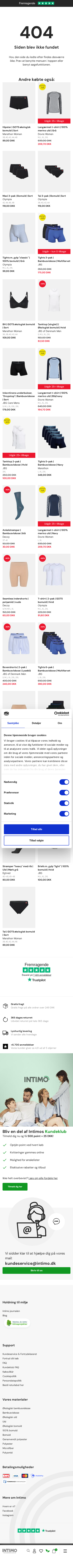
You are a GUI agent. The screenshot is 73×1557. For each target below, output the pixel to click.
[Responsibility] (48, 1551)
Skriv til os (36, 1270)
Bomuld (7, 1434)
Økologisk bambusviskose (16, 1408)
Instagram (8, 1515)
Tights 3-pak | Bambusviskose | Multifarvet (54, 259)
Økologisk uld (10, 1417)
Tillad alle (36, 829)
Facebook (8, 1510)
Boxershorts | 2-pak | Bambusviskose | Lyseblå (17, 669)
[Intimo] (10, 1551)
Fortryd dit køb (11, 1358)
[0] (54, 1551)
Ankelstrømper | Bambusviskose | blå (14, 531)
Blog (5, 1315)
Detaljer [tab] (36, 723)
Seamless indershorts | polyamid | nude (16, 600)
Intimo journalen (11, 1311)
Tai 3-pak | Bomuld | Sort (52, 195)
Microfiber (8, 1448)
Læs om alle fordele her (43, 1178)
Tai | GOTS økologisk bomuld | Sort (19, 933)
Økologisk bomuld (12, 1426)
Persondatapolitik (12, 1380)
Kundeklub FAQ (11, 1367)
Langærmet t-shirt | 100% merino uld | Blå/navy (53, 394)
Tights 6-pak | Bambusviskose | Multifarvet (54, 669)
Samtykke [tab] (13, 723)
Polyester (8, 1443)
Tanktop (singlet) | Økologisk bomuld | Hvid (52, 326)
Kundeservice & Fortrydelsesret (20, 1354)
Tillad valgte (36, 840)
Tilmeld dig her (15, 1186)
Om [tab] (60, 723)
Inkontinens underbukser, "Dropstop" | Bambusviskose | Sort (19, 396)
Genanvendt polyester (15, 1439)
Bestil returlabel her (13, 1385)
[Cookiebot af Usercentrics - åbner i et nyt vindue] (54, 714)
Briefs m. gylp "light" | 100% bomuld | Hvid (53, 868)
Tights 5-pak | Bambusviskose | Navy (50, 463)
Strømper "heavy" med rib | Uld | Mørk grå (18, 868)
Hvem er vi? (9, 1506)
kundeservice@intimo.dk (30, 1263)
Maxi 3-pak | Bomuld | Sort (18, 195)
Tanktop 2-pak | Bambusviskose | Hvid (15, 463)
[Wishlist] (41, 1551)
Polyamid (8, 1452)
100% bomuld (10, 1430)
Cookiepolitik (9, 1376)
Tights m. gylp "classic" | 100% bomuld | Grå (16, 259)
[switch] (64, 792)
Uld (4, 1421)
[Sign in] (34, 1551)
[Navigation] (65, 1551)
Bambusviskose (11, 1412)
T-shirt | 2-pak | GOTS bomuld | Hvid (50, 600)
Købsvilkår (8, 1371)
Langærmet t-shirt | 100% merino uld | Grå (53, 129)
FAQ (5, 1362)
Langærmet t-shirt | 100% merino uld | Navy (53, 531)
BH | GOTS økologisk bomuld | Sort (19, 326)
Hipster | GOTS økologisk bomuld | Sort (17, 129)
